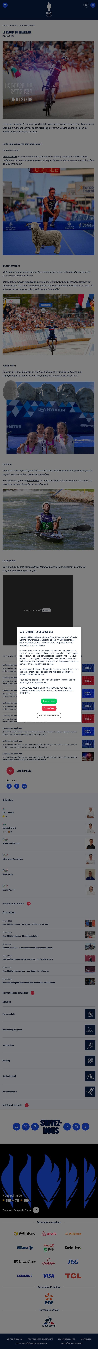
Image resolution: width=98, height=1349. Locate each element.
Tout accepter (49, 701)
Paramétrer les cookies (49, 715)
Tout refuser (49, 708)
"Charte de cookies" (38, 682)
